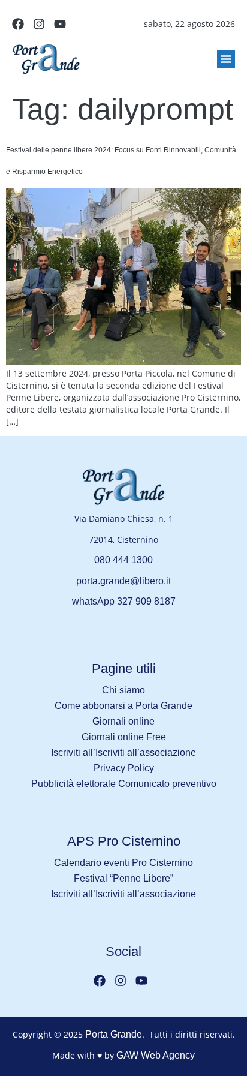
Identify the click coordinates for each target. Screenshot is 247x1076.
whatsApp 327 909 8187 (124, 601)
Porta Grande (113, 1034)
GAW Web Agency (155, 1055)
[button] (226, 59)
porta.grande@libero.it (123, 581)
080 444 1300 (123, 560)
